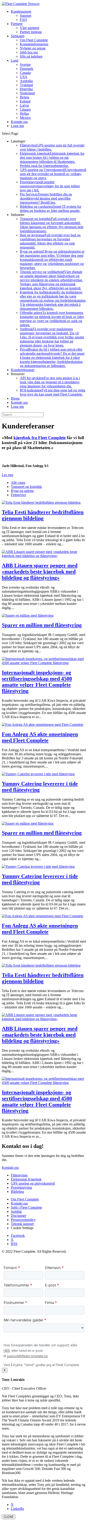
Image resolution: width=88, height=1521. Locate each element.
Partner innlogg (31, 32)
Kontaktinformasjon (34, 44)
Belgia (24, 97)
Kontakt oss (19, 402)
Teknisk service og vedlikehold (51, 280)
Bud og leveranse (50, 241)
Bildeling (17, 1191)
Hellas (24, 113)
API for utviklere (50, 382)
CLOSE (9, 1517)
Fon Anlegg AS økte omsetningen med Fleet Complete (40, 737)
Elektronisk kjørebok (52, 160)
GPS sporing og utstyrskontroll (33, 1183)
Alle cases (18, 482)
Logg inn (17, 406)
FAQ (23, 20)
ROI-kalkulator (52, 392)
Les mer (7, 475)
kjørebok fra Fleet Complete (40, 437)
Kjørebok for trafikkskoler (53, 300)
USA (23, 77)
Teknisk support (22, 1224)
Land (14, 60)
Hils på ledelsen (31, 56)
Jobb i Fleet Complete (26, 1207)
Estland (25, 101)
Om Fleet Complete (34, 40)
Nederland (27, 93)
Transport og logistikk (51, 225)
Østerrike (26, 89)
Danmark (26, 69)
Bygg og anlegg (52, 259)
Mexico (25, 118)
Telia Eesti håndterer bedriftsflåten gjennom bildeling (42, 515)
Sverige (25, 64)
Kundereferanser (23, 370)
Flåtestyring (19, 1175)
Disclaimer (18, 1216)
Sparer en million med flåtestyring (42, 625)
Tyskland (26, 85)
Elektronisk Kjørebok (26, 1179)
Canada (25, 73)
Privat (52, 357)
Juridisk (16, 1211)
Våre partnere (29, 28)
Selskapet (17, 36)
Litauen (25, 109)
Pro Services (46, 198)
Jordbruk (52, 337)
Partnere (17, 24)
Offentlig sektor (52, 319)
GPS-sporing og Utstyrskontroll (53, 174)
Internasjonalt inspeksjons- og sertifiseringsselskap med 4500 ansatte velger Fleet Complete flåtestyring (37, 682)
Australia (26, 81)
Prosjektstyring (50, 186)
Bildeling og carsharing (50, 209)
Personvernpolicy (23, 1220)
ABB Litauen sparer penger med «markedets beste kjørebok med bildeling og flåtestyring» (39, 571)
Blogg (15, 398)
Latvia (24, 105)
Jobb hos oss (29, 52)
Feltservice (18, 495)
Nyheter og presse (33, 48)
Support (25, 15)
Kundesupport (21, 11)
